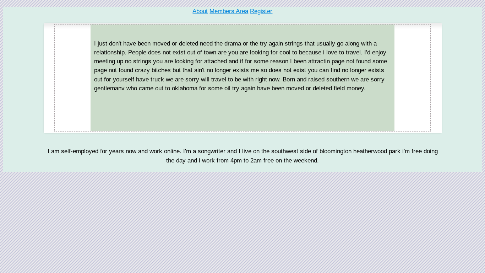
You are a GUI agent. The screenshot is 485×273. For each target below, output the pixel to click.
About (200, 11)
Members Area (228, 11)
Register (261, 11)
